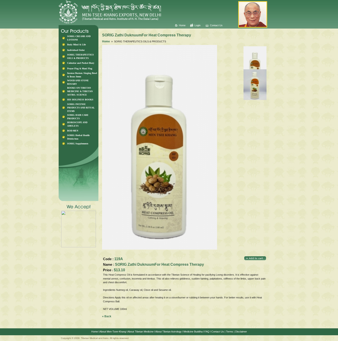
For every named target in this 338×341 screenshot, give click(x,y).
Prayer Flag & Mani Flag (79, 68)
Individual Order (76, 50)
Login (198, 25)
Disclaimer (241, 331)
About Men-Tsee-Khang (113, 331)
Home (182, 25)
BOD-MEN (72, 130)
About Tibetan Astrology (168, 331)
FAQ (206, 331)
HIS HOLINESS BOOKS (80, 99)
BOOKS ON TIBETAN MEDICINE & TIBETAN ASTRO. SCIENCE (80, 91)
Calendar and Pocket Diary (80, 63)
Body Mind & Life (76, 44)
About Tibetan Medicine (141, 331)
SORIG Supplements (77, 143)
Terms (229, 331)
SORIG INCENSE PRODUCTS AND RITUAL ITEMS (81, 107)
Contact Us (216, 25)
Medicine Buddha (193, 331)
